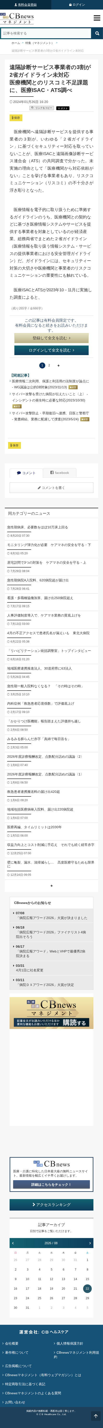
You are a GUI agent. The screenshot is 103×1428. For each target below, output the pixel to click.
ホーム (15, 43)
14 (75, 1279)
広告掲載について (18, 1366)
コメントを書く (53, 488)
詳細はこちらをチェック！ (51, 1184)
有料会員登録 (27, 4)
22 (87, 1288)
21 (75, 1288)
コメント (29, 473)
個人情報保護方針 (70, 1343)
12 (51, 1279)
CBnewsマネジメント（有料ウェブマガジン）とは (43, 1375)
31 (75, 1260)
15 (87, 1279)
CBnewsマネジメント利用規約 (76, 1355)
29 (51, 1260)
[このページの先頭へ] (96, 1416)
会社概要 (11, 1343)
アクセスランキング (53, 1205)
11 (39, 1279)
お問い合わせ (15, 1402)
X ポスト (63, 108)
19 (51, 1288)
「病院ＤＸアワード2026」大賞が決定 (45, 982)
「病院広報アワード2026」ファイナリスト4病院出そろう (51, 932)
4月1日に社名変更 (29, 968)
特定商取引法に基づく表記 (25, 1384)
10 (27, 1279)
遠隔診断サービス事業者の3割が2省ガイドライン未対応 (47, 50)
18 (39, 1288)
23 (15, 1298)
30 (63, 1260)
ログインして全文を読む (50, 350)
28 (39, 1260)
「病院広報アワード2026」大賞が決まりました (51, 915)
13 (63, 1279)
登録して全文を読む (50, 338)
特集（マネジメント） (39, 43)
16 (15, 1288)
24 (27, 1298)
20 (63, 1288)
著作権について (17, 1352)
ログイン (79, 4)
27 (27, 1260)
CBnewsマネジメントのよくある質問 (33, 1393)
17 (27, 1288)
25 (39, 1298)
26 (15, 1260)
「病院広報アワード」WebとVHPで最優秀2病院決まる (50, 951)
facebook (62, 473)
